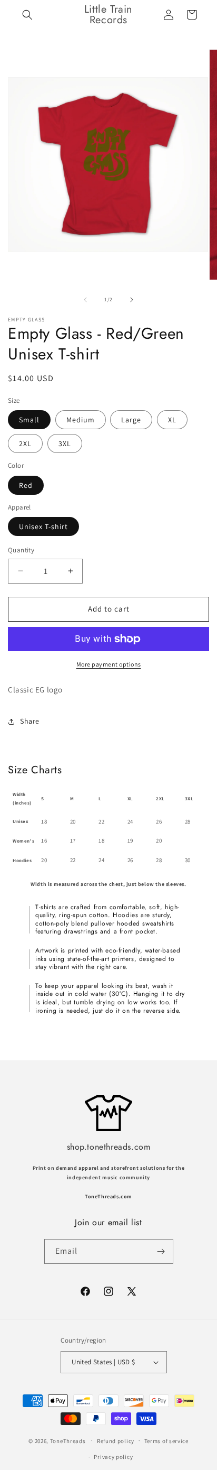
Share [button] (30, 721)
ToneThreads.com (108, 1196)
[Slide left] (85, 299)
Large (131, 419)
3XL (64, 443)
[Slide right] (131, 299)
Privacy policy (113, 1456)
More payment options (108, 664)
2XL (25, 443)
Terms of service (166, 1441)
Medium (80, 419)
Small (29, 419)
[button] (27, 14)
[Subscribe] (161, 1251)
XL (172, 419)
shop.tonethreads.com (109, 1147)
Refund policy (115, 1441)
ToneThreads (68, 1440)
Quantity (21, 550)
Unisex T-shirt (43, 526)
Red (26, 485)
